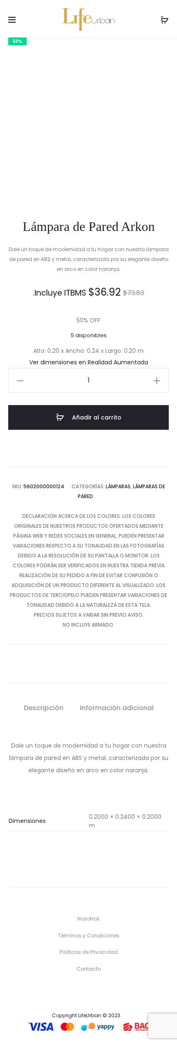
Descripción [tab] (43, 708)
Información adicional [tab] (117, 708)
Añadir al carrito (95, 417)
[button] (20, 380)
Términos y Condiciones (88, 935)
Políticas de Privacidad (89, 951)
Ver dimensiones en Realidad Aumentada (88, 362)
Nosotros (88, 918)
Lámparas (118, 486)
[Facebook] (80, 992)
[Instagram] (97, 992)
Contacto (89, 968)
